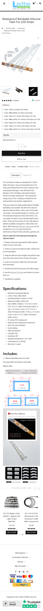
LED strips (16, 229)
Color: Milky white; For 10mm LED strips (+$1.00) (22, 119)
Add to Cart (21, 159)
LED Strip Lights (10, 28)
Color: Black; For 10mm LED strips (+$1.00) (20, 123)
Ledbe (13, 167)
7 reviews (15, 100)
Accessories (21, 28)
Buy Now (21, 153)
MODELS (6, 105)
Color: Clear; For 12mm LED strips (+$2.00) (20, 126)
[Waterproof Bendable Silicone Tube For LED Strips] (21, 59)
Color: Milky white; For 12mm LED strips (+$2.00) (22, 129)
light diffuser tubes (23, 226)
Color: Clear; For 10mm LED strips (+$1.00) (20, 116)
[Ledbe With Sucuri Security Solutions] (12, 603)
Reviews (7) (27, 175)
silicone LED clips (17, 272)
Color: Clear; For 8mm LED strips (16, 110)
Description (16, 175)
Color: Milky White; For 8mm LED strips (18, 113)
